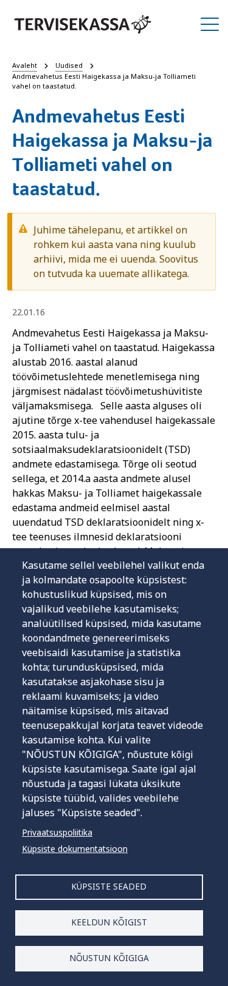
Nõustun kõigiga (109, 958)
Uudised (69, 65)
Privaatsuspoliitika (57, 832)
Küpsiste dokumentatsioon (75, 848)
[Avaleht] (82, 24)
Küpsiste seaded (109, 886)
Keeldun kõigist (109, 922)
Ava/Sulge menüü (210, 24)
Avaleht (24, 65)
